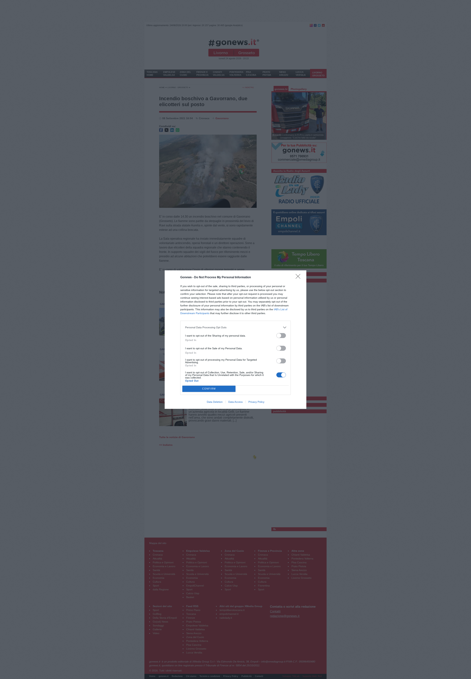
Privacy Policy (256, 401)
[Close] (299, 277)
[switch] (281, 335)
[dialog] (235, 339)
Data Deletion (215, 401)
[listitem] (235, 327)
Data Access (235, 401)
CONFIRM (209, 388)
